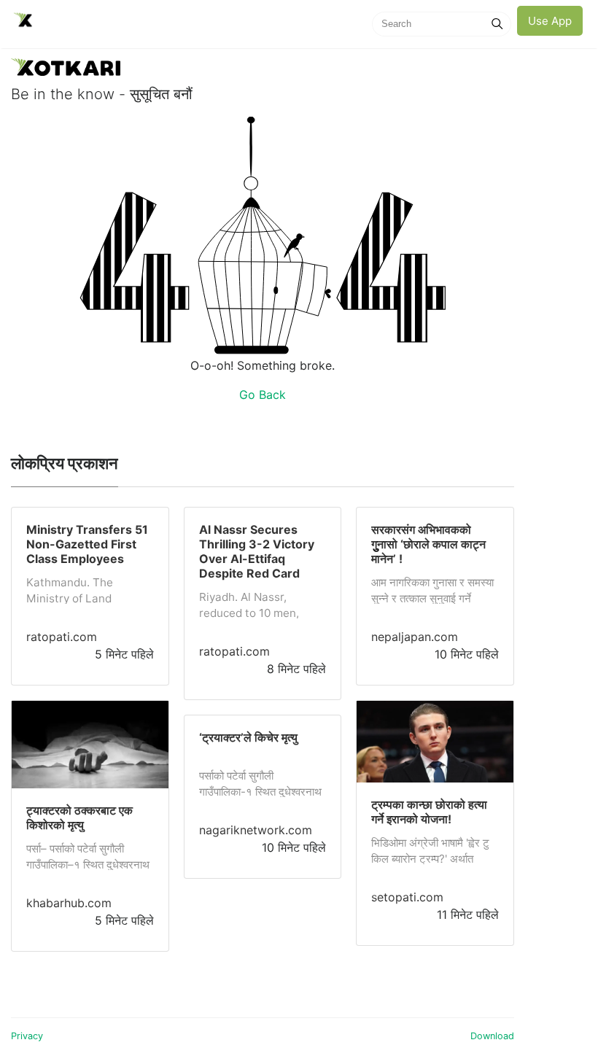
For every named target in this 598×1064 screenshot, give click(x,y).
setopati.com (407, 897)
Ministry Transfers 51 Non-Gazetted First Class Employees (87, 544)
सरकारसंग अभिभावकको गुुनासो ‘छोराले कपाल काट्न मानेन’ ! (428, 544)
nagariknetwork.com (255, 830)
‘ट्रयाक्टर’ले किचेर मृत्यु (248, 737)
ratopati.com (61, 636)
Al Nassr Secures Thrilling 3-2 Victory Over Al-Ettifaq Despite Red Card (256, 551)
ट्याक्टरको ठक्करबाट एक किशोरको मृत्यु (79, 817)
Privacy (27, 1035)
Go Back (262, 394)
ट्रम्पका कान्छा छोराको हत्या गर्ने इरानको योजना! (429, 811)
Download (492, 1035)
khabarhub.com (69, 903)
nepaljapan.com (414, 636)
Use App (550, 21)
